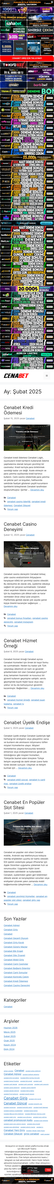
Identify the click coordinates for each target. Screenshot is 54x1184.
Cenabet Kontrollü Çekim (16, 977)
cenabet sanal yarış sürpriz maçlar (15, 1124)
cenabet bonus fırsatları (19, 618)
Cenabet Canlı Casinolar (16, 964)
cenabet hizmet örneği (18, 700)
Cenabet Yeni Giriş (14, 1130)
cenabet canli (37, 1081)
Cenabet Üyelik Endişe (27, 722)
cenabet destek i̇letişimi (11, 1091)
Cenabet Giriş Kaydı (14, 942)
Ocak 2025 (9, 1040)
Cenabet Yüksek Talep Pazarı (35, 1130)
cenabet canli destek (10, 1084)
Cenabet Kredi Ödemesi (18, 410)
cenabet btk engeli (26, 1081)
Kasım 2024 (10, 1045)
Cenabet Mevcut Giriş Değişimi (14, 1114)
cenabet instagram (23, 622)
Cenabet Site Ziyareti (14, 955)
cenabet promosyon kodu (18, 1120)
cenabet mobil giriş (10, 1117)
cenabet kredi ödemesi (40, 1107)
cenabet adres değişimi (33, 1071)
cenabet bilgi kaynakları (11, 1078)
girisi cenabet (31, 1133)
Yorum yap (12, 509)
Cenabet (11, 497)
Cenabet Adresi (12, 925)
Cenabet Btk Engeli (13, 951)
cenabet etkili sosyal (17, 779)
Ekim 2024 (9, 1049)
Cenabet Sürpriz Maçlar (16, 947)
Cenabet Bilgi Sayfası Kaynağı (30, 1078)
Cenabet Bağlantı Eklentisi (17, 968)
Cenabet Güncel (15, 1103)
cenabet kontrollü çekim (24, 1107)
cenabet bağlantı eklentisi (31, 1074)
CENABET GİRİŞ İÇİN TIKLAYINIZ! (27, 58)
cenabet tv (18, 704)
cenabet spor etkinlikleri (11, 1127)
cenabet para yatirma (40, 1117)
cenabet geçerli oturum (26, 1094)
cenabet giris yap (31, 900)
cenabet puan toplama (41, 1120)
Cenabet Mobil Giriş (14, 959)
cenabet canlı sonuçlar (41, 1084)
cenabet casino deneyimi (12, 1087)
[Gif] (27, 157)
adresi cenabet (8, 1071)
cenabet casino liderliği (18, 501)
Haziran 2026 (10, 1027)
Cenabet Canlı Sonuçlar (16, 972)
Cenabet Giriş (11, 929)
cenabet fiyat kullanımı (11, 1094)
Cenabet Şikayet (22, 505)
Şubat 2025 (10, 1036)
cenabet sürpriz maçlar (27, 1127)
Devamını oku (37, 490)
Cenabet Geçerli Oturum (16, 938)
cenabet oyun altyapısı (24, 1117)
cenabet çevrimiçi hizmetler (21, 896)
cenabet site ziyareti (33, 1124)
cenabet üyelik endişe (20, 783)
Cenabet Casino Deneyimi (20, 526)
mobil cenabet (44, 1134)
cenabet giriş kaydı (35, 1099)
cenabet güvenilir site (35, 1104)
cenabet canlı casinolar (25, 1084)
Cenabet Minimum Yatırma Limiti (35, 1114)
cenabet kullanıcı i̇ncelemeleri (13, 1111)
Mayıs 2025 (9, 1032)
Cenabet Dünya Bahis (27, 1091)
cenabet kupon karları (31, 1111)
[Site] (27, 98)
